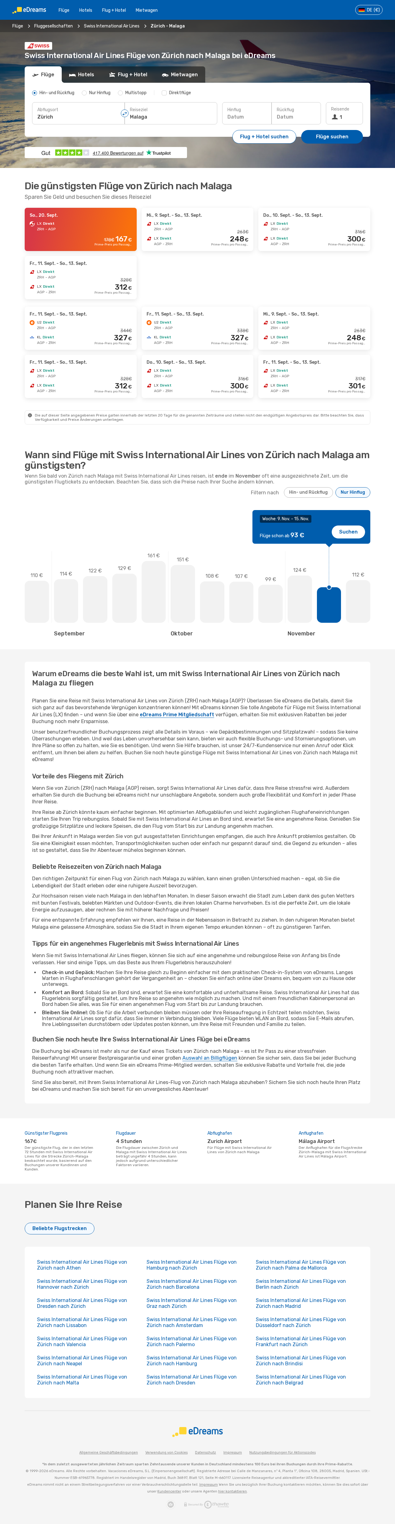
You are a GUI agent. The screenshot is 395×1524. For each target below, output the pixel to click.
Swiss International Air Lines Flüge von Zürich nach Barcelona (192, 1284)
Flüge (64, 10)
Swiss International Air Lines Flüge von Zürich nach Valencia (82, 1341)
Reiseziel (139, 109)
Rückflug (285, 109)
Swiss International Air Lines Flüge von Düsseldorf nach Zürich (301, 1322)
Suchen (348, 532)
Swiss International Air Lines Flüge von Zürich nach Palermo (192, 1341)
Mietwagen (147, 10)
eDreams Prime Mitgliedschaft (177, 715)
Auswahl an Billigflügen (209, 1058)
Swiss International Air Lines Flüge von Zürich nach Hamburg (192, 1361)
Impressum (232, 1453)
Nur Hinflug (353, 492)
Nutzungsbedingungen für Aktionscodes (282, 1453)
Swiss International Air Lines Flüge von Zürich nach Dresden (192, 1380)
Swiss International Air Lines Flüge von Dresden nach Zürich (82, 1303)
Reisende (340, 109)
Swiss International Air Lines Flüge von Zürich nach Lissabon (82, 1322)
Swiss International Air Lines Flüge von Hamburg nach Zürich (192, 1265)
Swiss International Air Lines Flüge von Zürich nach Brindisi (301, 1361)
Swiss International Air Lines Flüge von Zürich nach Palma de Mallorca (301, 1265)
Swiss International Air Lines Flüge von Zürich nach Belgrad (301, 1380)
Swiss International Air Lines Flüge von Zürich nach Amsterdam (192, 1322)
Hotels (85, 10)
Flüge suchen (332, 137)
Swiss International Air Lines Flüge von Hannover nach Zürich (82, 1284)
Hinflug (234, 109)
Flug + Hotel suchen (264, 137)
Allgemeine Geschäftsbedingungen (108, 1453)
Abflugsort (47, 109)
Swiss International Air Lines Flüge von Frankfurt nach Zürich (301, 1341)
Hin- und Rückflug (308, 492)
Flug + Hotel (114, 10)
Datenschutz (205, 1453)
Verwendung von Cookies (166, 1453)
